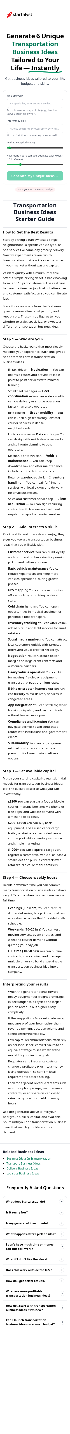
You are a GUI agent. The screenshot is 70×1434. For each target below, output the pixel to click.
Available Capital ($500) (21, 142)
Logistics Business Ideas (22, 1173)
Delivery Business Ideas (22, 1168)
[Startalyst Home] (20, 15)
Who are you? (15, 95)
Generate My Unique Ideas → (35, 176)
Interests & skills (17, 120)
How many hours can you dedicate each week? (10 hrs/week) (34, 157)
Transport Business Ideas (23, 1163)
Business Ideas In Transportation (28, 1158)
